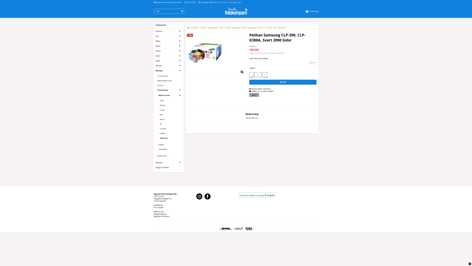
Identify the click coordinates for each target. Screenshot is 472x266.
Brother (162, 105)
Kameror (158, 31)
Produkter (195, 27)
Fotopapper (163, 149)
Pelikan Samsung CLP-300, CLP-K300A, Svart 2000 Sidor (263, 27)
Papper (161, 144)
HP (161, 124)
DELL (161, 115)
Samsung (163, 138)
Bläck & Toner (164, 95)
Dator (157, 56)
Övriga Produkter (162, 167)
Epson (162, 119)
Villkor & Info (159, 211)
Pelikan (162, 133)
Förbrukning (162, 90)
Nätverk (158, 66)
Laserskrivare (162, 76)
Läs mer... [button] (313, 62)
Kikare (157, 41)
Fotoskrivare (162, 156)
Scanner (160, 85)
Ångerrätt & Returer (161, 216)
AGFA (162, 101)
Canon (162, 110)
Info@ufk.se (158, 205)
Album (158, 46)
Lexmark (163, 129)
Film (157, 36)
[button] (311, 11)
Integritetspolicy (160, 214)
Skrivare (159, 70)
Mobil (157, 61)
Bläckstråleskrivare (164, 81)
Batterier (158, 162)
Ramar (158, 51)
